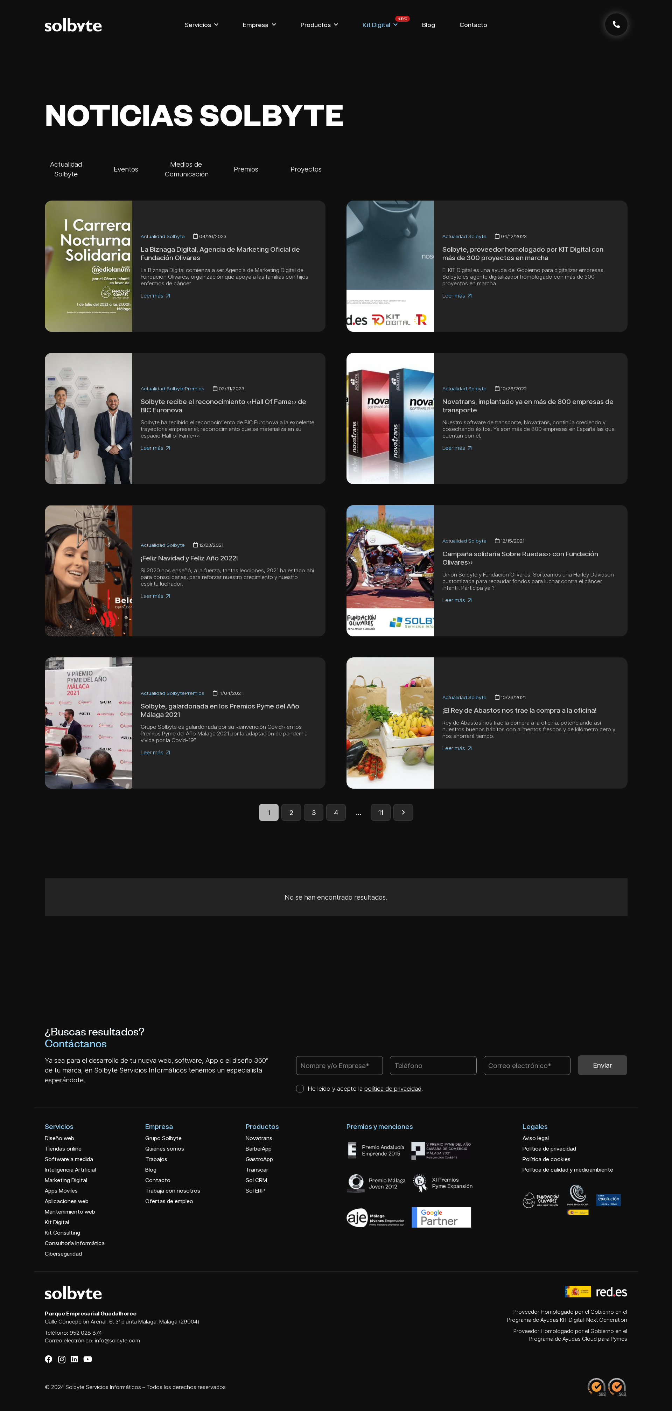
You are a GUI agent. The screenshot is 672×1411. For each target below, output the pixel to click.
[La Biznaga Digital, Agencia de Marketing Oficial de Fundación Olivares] (88, 266)
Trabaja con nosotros (172, 1190)
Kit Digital (57, 1222)
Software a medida (69, 1159)
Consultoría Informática (75, 1243)
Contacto (157, 1180)
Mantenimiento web (70, 1211)
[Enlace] (616, 24)
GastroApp (259, 1159)
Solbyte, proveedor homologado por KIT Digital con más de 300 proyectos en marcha (522, 253)
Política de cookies (546, 1159)
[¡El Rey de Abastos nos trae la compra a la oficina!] (390, 723)
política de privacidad (392, 1088)
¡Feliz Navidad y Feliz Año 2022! (189, 558)
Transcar (257, 1169)
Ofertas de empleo (169, 1201)
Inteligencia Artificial (70, 1169)
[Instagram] (61, 1359)
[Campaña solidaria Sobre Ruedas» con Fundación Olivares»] (390, 570)
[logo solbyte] (73, 25)
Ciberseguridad (63, 1253)
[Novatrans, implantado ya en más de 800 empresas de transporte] (390, 418)
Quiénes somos (164, 1148)
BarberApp (259, 1148)
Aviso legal (536, 1138)
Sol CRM (256, 1180)
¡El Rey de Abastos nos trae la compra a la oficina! (519, 710)
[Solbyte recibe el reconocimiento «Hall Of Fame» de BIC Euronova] (88, 418)
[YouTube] (87, 1359)
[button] (216, 24)
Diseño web (59, 1138)
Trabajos (156, 1159)
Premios (246, 169)
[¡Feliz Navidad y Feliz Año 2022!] (88, 570)
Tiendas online (63, 1148)
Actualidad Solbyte (163, 236)
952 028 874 (86, 1332)
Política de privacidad (549, 1148)
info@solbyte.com (117, 1340)
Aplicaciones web (67, 1201)
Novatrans (259, 1138)
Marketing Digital (66, 1180)
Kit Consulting (62, 1232)
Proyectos (306, 169)
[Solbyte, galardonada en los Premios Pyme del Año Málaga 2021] (88, 723)
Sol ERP (255, 1190)
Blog (150, 1169)
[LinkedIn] (74, 1359)
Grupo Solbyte (163, 1138)
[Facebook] (48, 1359)
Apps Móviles (61, 1190)
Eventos (126, 169)
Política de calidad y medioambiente (568, 1169)
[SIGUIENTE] (403, 812)
